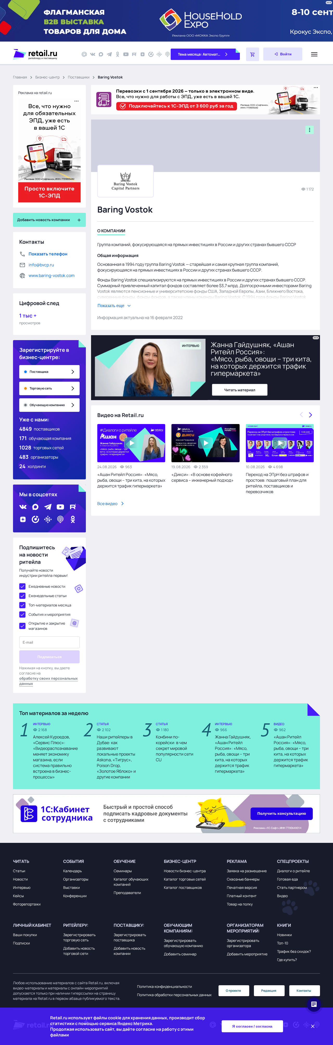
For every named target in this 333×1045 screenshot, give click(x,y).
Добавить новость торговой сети (79, 951)
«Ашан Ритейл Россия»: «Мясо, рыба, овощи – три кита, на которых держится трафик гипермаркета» (131, 480)
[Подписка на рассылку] (84, 54)
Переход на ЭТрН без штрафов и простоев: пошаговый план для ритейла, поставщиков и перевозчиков (277, 483)
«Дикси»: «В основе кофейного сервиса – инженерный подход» (202, 477)
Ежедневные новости (47, 586)
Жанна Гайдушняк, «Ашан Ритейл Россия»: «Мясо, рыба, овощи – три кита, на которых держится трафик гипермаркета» (233, 754)
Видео (282, 895)
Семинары (123, 870)
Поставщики (78, 77)
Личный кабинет (32, 925)
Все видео (107, 503)
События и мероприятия (50, 614)
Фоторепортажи (27, 904)
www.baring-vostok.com (52, 275)
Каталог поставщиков (183, 887)
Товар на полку (240, 904)
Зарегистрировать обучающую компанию (183, 943)
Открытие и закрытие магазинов (47, 626)
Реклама (237, 861)
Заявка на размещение (247, 870)
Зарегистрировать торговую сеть (79, 937)
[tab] (111, 231)
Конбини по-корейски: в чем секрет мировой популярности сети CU (174, 748)
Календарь (72, 870)
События (73, 861)
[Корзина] (252, 54)
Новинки (284, 934)
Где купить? (287, 959)
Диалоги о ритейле (293, 870)
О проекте (233, 990)
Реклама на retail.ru (35, 92)
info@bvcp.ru (41, 265)
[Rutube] (134, 54)
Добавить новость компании (129, 951)
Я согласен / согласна (252, 1026)
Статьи (19, 870)
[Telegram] (109, 54)
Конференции (75, 895)
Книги (284, 925)
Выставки (71, 887)
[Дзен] (142, 54)
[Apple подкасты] (167, 54)
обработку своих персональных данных (48, 681)
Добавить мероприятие (247, 953)
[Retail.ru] (44, 54)
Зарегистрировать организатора (243, 943)
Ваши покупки (25, 934)
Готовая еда (287, 879)
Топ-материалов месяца (50, 605)
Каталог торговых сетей (185, 879)
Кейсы (18, 895)
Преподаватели (127, 892)
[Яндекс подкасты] (150, 54)
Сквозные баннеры (243, 879)
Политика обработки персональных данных (174, 994)
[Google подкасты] (159, 54)
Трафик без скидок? (294, 951)
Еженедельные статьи (48, 595)
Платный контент (242, 895)
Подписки (21, 943)
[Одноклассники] (117, 54)
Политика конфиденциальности (164, 986)
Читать (21, 861)
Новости (20, 879)
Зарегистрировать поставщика (130, 937)
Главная (20, 77)
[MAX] (101, 54)
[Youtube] (126, 54)
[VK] (92, 54)
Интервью (21, 887)
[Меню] (314, 54)
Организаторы (75, 879)
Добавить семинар (180, 953)
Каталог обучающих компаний (131, 882)
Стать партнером (292, 887)
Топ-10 (282, 943)
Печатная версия (242, 887)
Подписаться (49, 657)
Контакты (304, 990)
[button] (37, 861)
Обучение (125, 861)
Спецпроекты (293, 861)
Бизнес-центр (47, 77)
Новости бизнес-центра (185, 870)
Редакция (268, 990)
